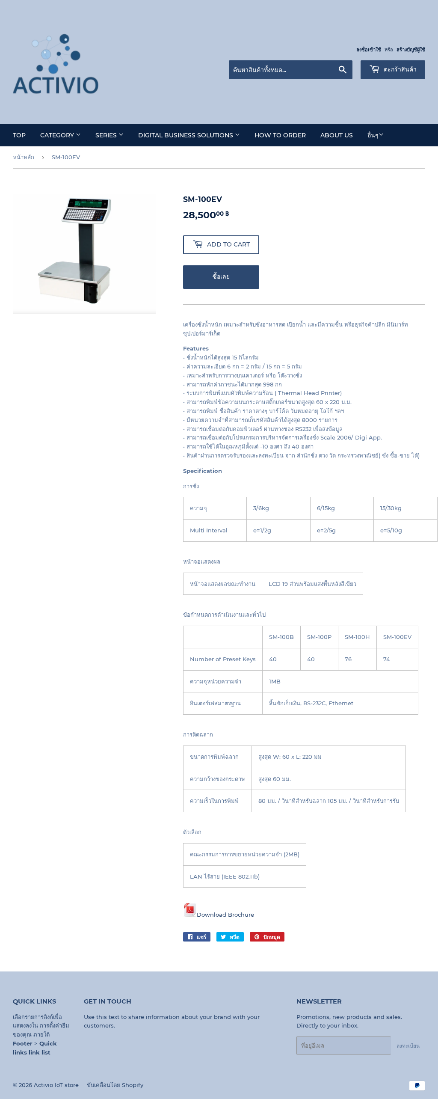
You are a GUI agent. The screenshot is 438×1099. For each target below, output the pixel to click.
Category (58, 135)
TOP (19, 135)
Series (106, 135)
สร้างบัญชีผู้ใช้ (411, 50)
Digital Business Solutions (186, 135)
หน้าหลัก (23, 157)
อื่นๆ (373, 135)
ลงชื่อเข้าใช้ (368, 50)
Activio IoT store (56, 1084)
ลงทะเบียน (408, 1046)
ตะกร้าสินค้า (399, 69)
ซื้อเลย (221, 276)
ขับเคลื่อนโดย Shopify (115, 1084)
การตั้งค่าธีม (54, 1025)
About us (336, 135)
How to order (280, 135)
